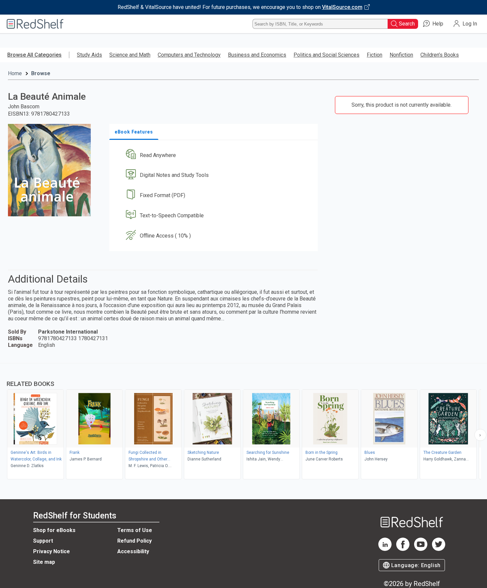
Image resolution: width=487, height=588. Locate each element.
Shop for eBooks (54, 530)
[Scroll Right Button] (480, 435)
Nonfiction (401, 55)
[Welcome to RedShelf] (35, 23)
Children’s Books (439, 55)
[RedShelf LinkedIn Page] (385, 549)
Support (43, 541)
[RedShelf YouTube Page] (420, 549)
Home (15, 73)
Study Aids (89, 55)
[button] (215, 155)
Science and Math (129, 55)
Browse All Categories (34, 55)
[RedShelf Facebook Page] (402, 549)
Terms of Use (134, 530)
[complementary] (243, 422)
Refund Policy (134, 541)
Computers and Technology (189, 55)
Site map (44, 562)
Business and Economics (257, 55)
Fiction (374, 55)
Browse (40, 73)
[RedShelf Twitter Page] (438, 549)
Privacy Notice (51, 551)
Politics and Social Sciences (326, 55)
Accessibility (133, 551)
